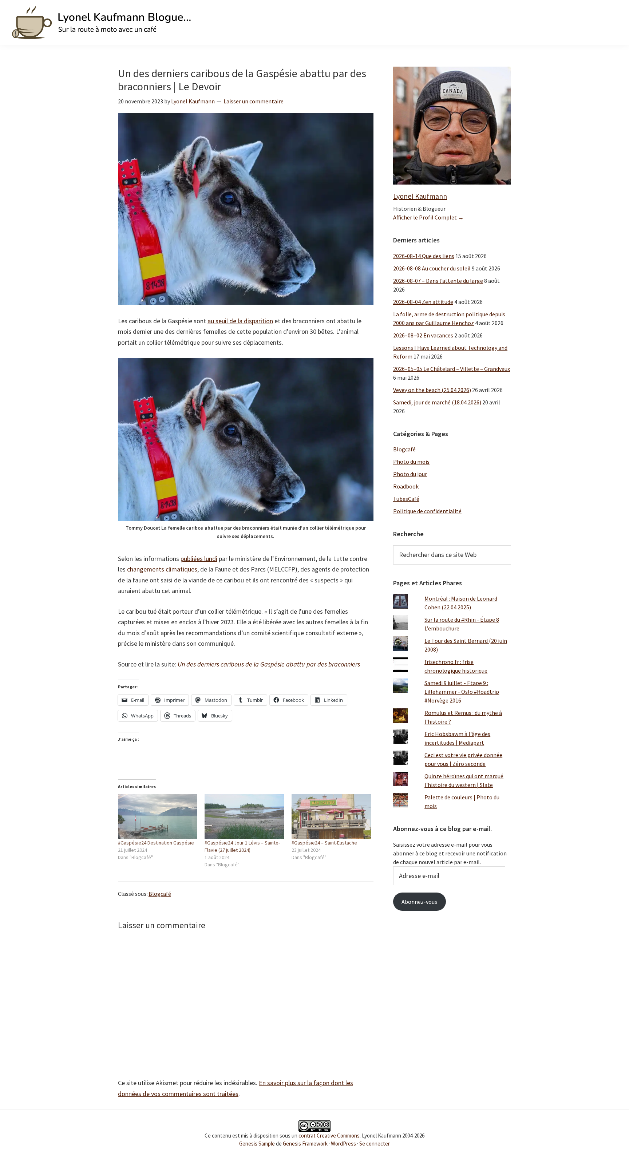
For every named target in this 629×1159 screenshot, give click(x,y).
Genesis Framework (305, 1143)
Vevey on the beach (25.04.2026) (432, 389)
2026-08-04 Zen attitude (423, 301)
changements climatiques (162, 569)
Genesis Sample (257, 1143)
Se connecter (374, 1143)
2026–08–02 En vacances (423, 335)
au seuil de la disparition (240, 321)
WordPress (343, 1143)
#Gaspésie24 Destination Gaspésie (156, 842)
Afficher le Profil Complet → (428, 217)
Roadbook (406, 486)
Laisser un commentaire (253, 101)
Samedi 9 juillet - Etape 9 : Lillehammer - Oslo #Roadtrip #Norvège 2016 (461, 691)
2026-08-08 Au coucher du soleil (432, 268)
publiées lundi (199, 558)
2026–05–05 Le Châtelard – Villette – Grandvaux (451, 368)
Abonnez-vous (419, 901)
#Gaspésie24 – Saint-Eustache (324, 842)
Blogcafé (160, 893)
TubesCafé (406, 498)
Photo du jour (410, 474)
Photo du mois (411, 461)
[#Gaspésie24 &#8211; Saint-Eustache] (331, 816)
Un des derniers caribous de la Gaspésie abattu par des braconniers (269, 664)
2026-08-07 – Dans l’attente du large (438, 280)
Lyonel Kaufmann (420, 196)
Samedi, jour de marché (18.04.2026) (437, 402)
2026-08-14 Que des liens (423, 256)
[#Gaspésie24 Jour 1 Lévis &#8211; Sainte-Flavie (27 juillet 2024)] (244, 816)
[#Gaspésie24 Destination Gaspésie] (157, 816)
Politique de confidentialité (427, 511)
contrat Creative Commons (329, 1135)
